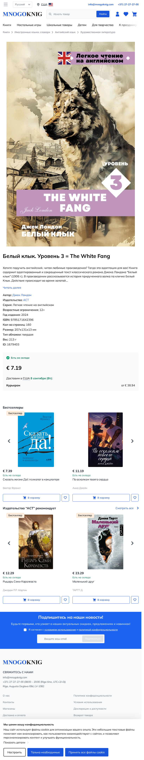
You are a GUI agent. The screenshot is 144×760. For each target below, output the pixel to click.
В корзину (34, 497)
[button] (9, 441)
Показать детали (14, 742)
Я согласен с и (73, 629)
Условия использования (88, 702)
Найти (103, 14)
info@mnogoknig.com (101, 4)
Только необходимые (45, 752)
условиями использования (60, 629)
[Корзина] (134, 14)
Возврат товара (83, 715)
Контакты (8, 702)
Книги (7, 25)
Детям (82, 25)
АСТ (26, 300)
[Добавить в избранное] (65, 497)
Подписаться (93, 638)
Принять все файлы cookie (87, 752)
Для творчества (102, 25)
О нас (6, 695)
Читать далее (12, 287)
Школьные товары (59, 25)
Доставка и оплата (14, 715)
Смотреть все (125, 508)
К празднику (128, 25)
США (26, 378)
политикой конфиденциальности (98, 629)
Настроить (14, 752)
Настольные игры (29, 25)
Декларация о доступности (90, 708)
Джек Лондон (21, 295)
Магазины (9, 708)
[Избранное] (126, 14)
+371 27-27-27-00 (128, 4)
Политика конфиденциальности (93, 695)
